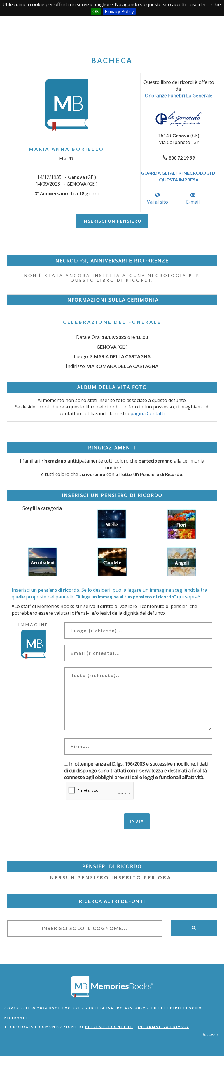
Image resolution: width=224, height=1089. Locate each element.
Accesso (211, 1034)
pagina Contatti (147, 413)
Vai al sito (157, 202)
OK (95, 11)
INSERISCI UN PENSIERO (112, 221)
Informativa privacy (163, 1027)
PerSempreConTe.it (109, 1027)
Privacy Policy (119, 11)
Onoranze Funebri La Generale (178, 95)
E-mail (193, 202)
